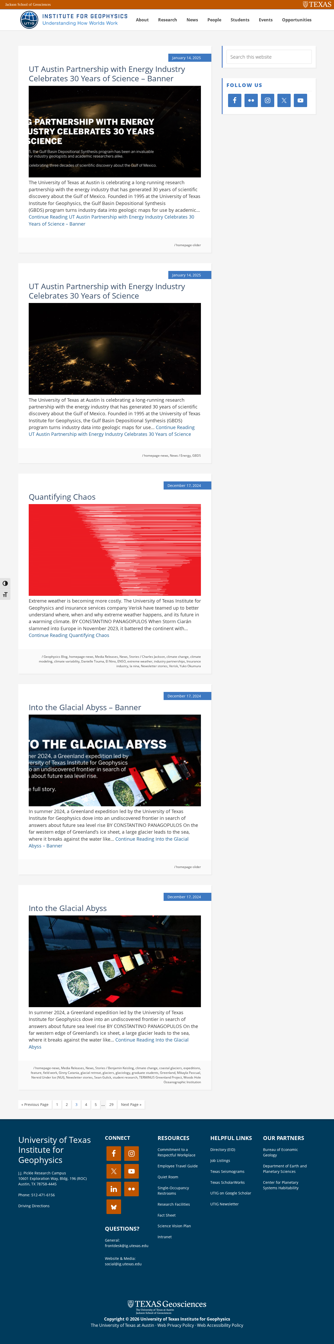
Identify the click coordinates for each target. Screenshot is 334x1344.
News (174, 455)
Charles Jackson (153, 656)
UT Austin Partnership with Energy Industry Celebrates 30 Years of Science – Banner (107, 74)
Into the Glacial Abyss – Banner (85, 707)
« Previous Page (35, 1104)
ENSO (121, 661)
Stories (134, 656)
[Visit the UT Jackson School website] (167, 1313)
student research (125, 1077)
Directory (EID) (222, 1149)
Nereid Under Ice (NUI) (47, 1077)
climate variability (67, 661)
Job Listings (220, 1160)
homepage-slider (188, 245)
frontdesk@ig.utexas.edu (126, 1245)
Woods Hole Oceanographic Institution (182, 1079)
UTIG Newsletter (224, 1203)
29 (111, 1104)
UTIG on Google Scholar (230, 1193)
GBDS (196, 455)
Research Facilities (174, 1204)
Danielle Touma (92, 661)
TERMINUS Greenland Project (160, 1077)
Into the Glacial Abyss (68, 908)
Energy (186, 455)
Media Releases (106, 656)
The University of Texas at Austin (122, 1325)
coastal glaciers (170, 1068)
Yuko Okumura (190, 666)
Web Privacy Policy (175, 1325)
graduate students (145, 1072)
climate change (177, 656)
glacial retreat (91, 1072)
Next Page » (131, 1104)
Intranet (165, 1236)
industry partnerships (169, 661)
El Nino (111, 661)
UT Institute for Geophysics (73, 19)
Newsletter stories (154, 666)
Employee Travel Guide (178, 1165)
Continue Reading (69, 635)
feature (36, 1072)
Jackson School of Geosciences (28, 5)
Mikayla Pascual (188, 1072)
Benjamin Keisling (121, 1068)
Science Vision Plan (174, 1225)
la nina (134, 666)
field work (50, 1072)
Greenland (167, 1072)
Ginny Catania (69, 1072)
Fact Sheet (167, 1215)
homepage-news (156, 455)
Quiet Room (168, 1176)
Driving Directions (34, 1205)
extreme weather (139, 661)
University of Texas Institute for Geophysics (54, 1149)
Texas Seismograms (227, 1171)
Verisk (173, 666)
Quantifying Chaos (62, 496)
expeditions (191, 1068)
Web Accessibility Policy (220, 1325)
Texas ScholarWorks (227, 1182)
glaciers (108, 1072)
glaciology (123, 1072)
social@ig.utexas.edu (123, 1263)
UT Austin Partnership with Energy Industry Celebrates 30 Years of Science (107, 291)
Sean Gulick (102, 1077)
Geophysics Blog (56, 656)
